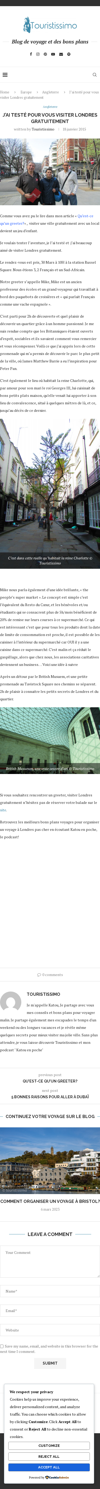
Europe (26, 92)
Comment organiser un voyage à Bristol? (50, 1201)
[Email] (61, 54)
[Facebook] (31, 54)
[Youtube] (53, 54)
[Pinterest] (45, 54)
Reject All (48, 1457)
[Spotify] (68, 54)
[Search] (94, 74)
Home (4, 92)
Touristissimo (43, 129)
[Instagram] (37, 54)
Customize (49, 1446)
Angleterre (50, 92)
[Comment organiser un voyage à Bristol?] (50, 1160)
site (3, 809)
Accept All (49, 1467)
